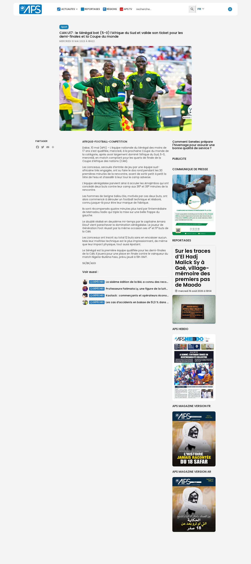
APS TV (128, 9)
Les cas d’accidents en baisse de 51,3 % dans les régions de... (146, 302)
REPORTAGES (92, 9)
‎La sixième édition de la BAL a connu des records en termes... (146, 282)
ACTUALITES (68, 9)
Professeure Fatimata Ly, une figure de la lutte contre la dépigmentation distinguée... (162, 289)
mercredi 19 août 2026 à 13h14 (194, 291)
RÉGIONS (112, 9)
